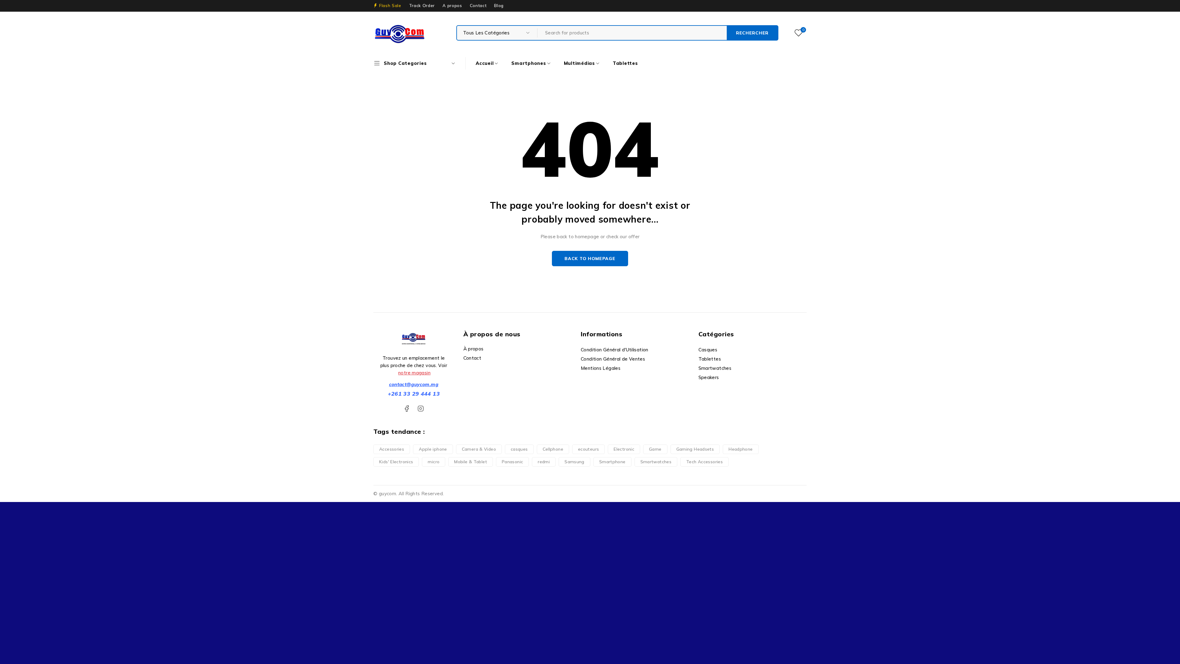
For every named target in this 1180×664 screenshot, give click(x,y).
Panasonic (512, 461)
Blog (499, 5)
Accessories (391, 449)
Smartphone (612, 461)
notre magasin (414, 373)
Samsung (574, 461)
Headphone (741, 449)
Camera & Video (479, 449)
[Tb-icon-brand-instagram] (420, 409)
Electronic (624, 449)
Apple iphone (433, 449)
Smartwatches (656, 461)
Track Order (422, 5)
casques (519, 449)
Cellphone (553, 449)
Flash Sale (390, 5)
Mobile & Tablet (470, 461)
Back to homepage (589, 258)
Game (655, 449)
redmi (544, 461)
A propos (452, 5)
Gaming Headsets (695, 449)
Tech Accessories (704, 461)
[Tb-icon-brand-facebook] (407, 409)
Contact (478, 5)
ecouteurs (588, 449)
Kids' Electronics (396, 461)
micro (433, 461)
